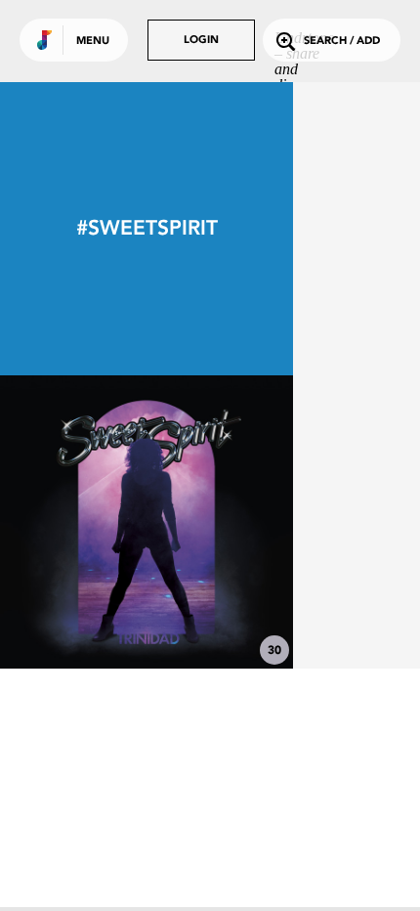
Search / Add (342, 41)
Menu (92, 41)
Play (146, 522)
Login (201, 40)
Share (207, 522)
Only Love (146, 614)
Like (85, 522)
